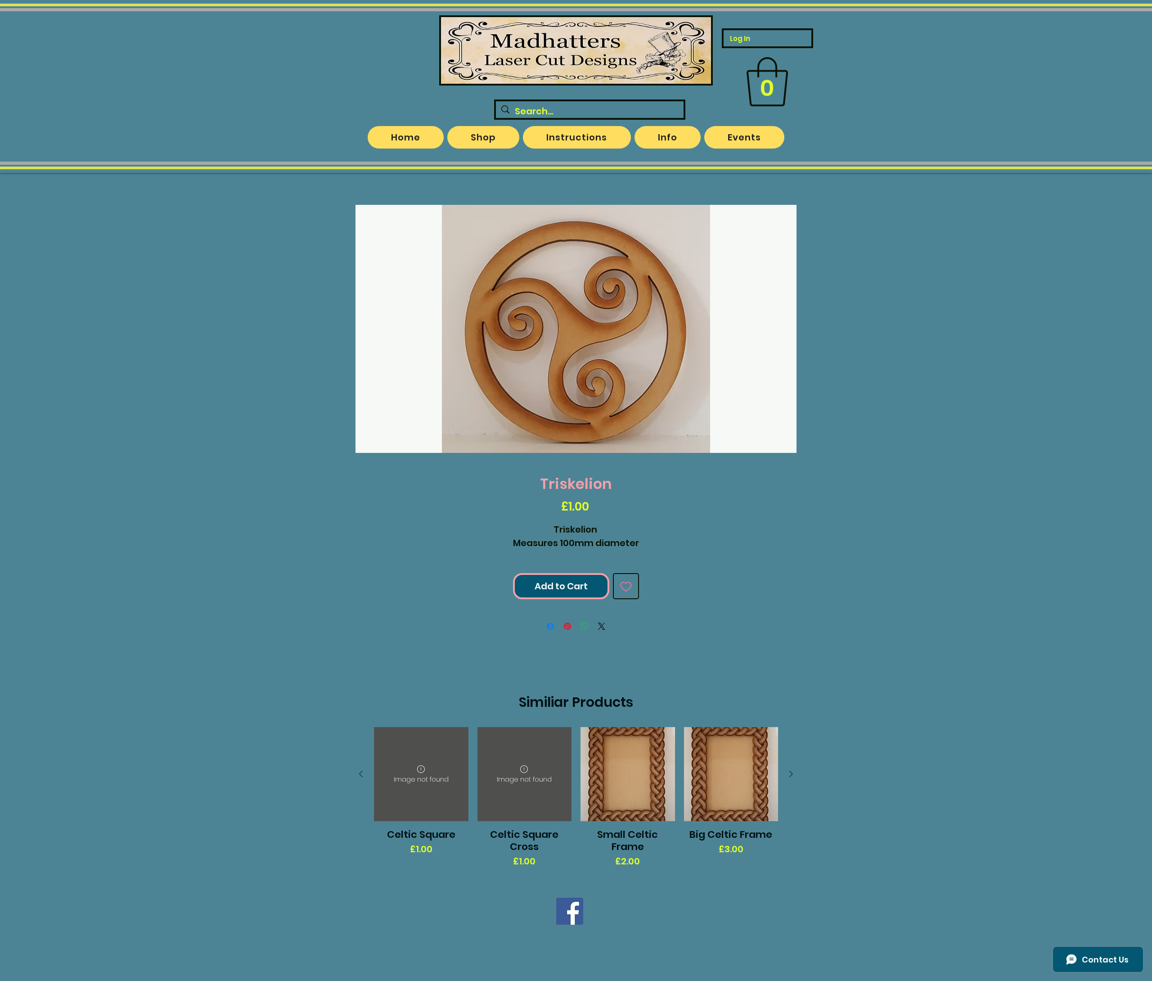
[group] (576, 798)
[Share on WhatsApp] (584, 626)
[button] (767, 82)
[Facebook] (569, 911)
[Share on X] (601, 626)
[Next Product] (791, 774)
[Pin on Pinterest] (567, 626)
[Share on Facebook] (550, 626)
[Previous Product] (361, 774)
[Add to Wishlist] (626, 586)
